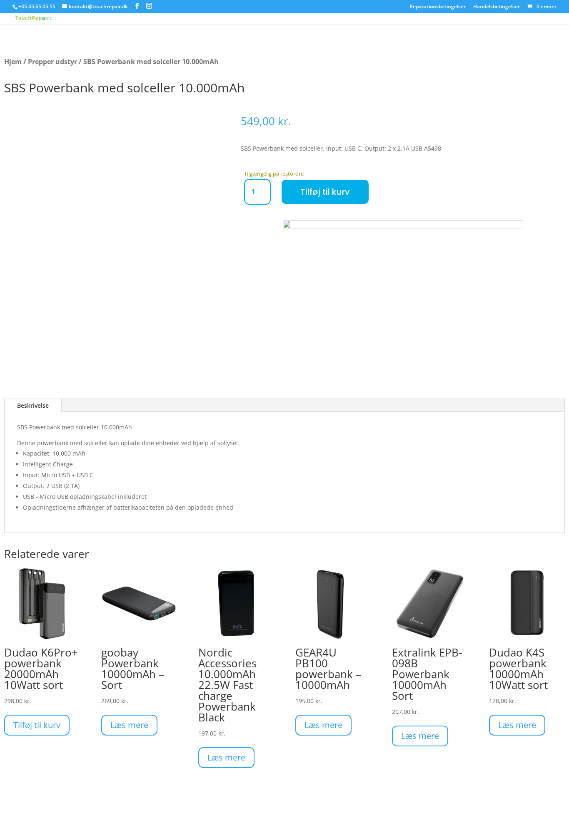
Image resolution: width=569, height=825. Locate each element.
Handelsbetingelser (496, 7)
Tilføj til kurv (325, 192)
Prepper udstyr (52, 61)
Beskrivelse (33, 405)
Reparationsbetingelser (437, 7)
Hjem (13, 61)
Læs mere (129, 725)
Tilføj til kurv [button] (36, 725)
